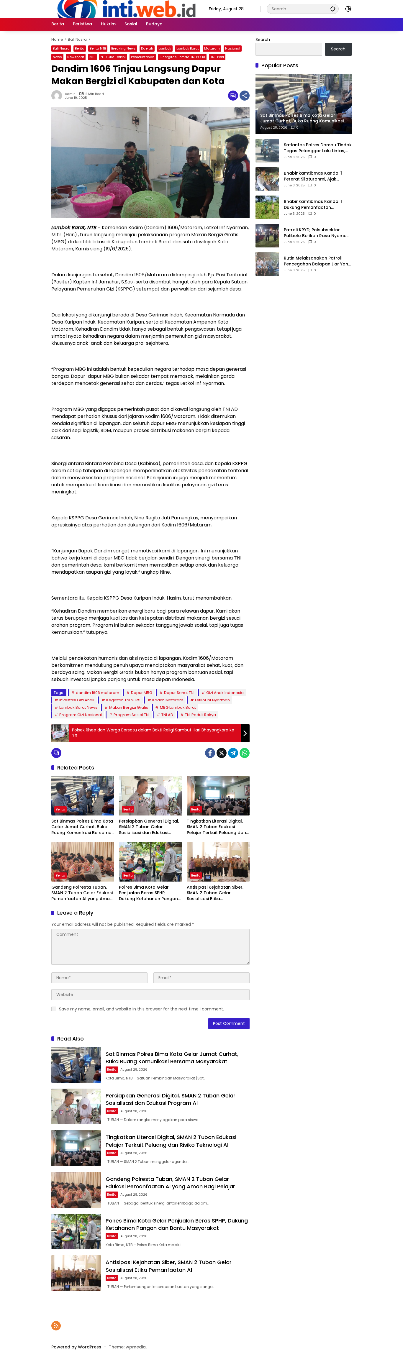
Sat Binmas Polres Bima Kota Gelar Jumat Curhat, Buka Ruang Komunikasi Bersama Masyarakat (82, 827)
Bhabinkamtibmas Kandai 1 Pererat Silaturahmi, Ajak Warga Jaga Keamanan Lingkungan (313, 176)
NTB (92, 57)
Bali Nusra (61, 48)
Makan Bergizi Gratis (128, 707)
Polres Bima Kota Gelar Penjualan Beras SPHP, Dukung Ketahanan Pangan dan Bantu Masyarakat (148, 893)
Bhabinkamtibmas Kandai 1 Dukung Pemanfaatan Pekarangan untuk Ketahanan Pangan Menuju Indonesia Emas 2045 (318, 204)
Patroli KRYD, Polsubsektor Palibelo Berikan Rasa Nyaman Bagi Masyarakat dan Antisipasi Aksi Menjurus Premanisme (316, 233)
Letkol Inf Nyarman (212, 700)
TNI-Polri (217, 57)
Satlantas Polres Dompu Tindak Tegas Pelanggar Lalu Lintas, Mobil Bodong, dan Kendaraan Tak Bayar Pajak (318, 148)
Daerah (147, 48)
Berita (79, 48)
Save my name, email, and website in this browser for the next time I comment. (141, 1009)
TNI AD (167, 715)
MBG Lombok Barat (178, 707)
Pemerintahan (142, 57)
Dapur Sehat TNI (179, 692)
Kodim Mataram (167, 700)
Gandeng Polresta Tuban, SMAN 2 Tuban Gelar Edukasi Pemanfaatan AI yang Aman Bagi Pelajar (82, 893)
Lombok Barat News (78, 707)
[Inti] (124, 9)
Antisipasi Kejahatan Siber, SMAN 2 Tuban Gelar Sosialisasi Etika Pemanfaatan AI (215, 893)
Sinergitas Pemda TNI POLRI (182, 57)
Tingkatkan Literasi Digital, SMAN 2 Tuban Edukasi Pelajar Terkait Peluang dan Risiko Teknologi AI (216, 827)
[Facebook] (210, 753)
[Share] (245, 96)
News (57, 57)
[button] (333, 9)
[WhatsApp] (245, 753)
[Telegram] (233, 753)
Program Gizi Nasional (80, 715)
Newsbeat (75, 57)
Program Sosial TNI (132, 715)
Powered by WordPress (76, 1347)
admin (70, 94)
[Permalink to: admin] (58, 95)
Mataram (212, 48)
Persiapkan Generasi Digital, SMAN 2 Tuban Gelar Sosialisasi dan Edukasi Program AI (149, 827)
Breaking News (123, 48)
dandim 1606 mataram (97, 692)
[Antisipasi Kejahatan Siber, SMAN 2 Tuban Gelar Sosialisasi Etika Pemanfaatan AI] (218, 862)
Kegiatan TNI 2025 (123, 700)
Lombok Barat (187, 48)
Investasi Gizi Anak (76, 700)
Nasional (232, 48)
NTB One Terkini (113, 57)
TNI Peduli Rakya (200, 715)
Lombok (164, 48)
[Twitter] (222, 753)
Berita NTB (98, 48)
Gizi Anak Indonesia (225, 692)
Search (262, 39)
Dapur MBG (141, 692)
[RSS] (56, 1325)
